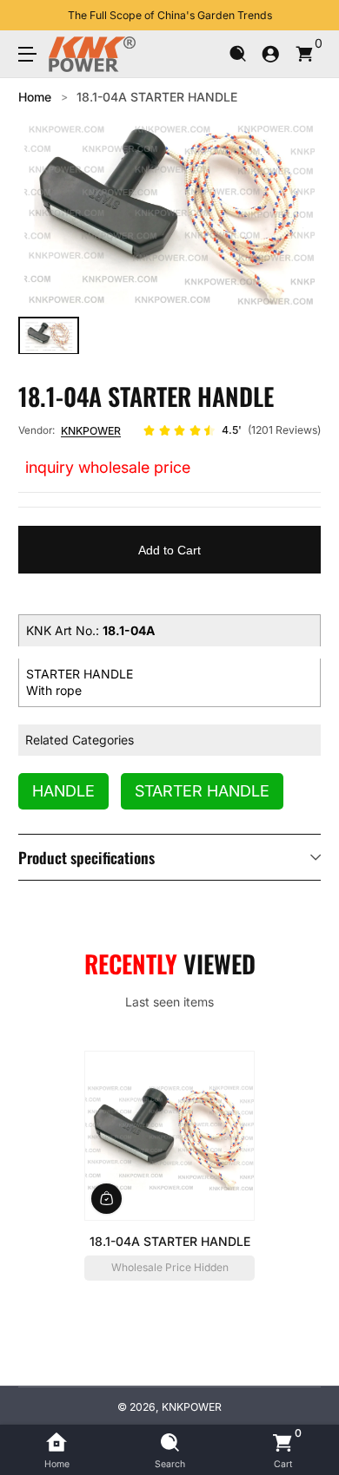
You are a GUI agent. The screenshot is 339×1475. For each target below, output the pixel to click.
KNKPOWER (91, 430)
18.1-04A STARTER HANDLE (156, 96)
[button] (238, 54)
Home (34, 96)
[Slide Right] (308, 15)
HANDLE (63, 791)
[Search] (238, 54)
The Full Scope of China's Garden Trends (170, 15)
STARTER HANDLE (202, 791)
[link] (232, 430)
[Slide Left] (30, 15)
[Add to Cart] (106, 1198)
